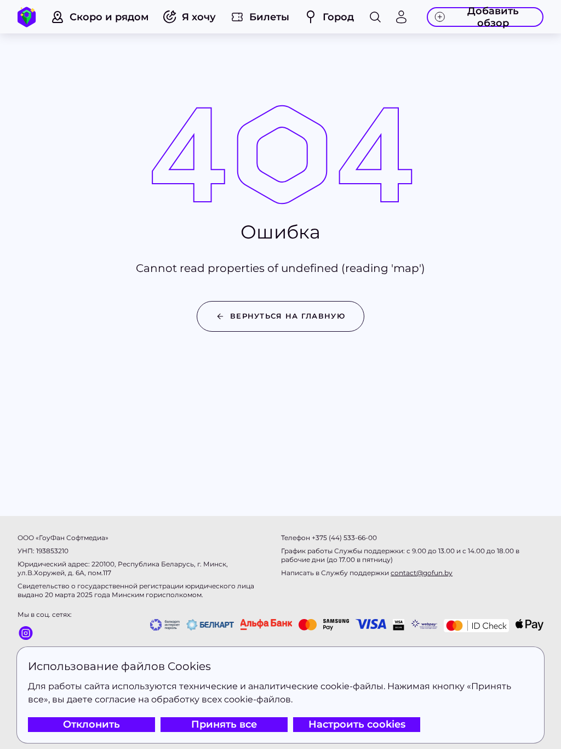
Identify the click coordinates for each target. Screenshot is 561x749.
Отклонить (91, 724)
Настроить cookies (356, 724)
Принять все (224, 724)
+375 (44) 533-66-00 (344, 538)
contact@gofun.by (422, 573)
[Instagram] (45, 633)
